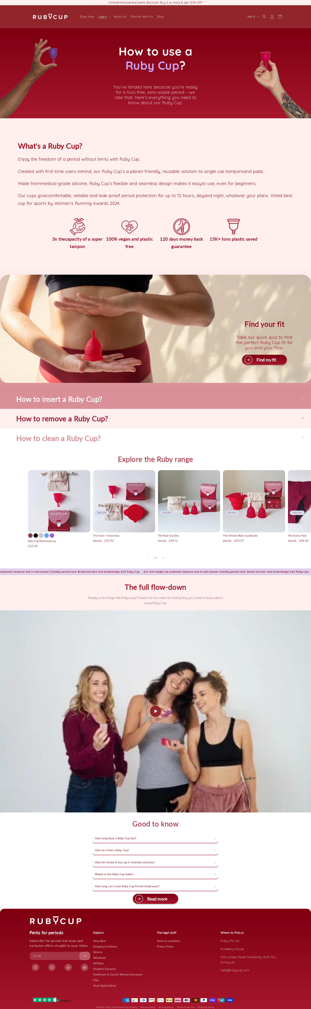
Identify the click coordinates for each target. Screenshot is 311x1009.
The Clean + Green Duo (106, 535)
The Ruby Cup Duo (168, 535)
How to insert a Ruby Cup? (59, 399)
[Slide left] (148, 558)
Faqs (96, 980)
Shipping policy (206, 1007)
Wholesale (99, 957)
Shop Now (99, 940)
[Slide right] (163, 558)
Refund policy (148, 1007)
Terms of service (185, 1007)
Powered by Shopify (126, 1007)
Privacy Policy (165, 946)
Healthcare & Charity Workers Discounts (118, 974)
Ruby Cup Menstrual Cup (42, 541)
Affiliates (98, 963)
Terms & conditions (168, 940)
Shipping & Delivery (105, 946)
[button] (103, 17)
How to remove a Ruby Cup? (62, 418)
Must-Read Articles (104, 985)
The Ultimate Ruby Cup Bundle (240, 535)
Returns (98, 952)
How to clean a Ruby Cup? (58, 438)
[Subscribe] (84, 956)
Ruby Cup (110, 1007)
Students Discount (104, 968)
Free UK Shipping (155, 2)
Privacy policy (166, 1007)
